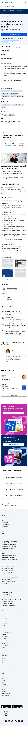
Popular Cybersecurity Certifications (9, 609)
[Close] (24, 10)
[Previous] (2, 355)
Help (3, 682)
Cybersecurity (5, 520)
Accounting (4, 517)
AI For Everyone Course (7, 572)
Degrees (4, 634)
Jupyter (3, 107)
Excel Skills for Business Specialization (10, 577)
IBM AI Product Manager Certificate (9, 555)
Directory (4, 689)
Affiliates (4, 691)
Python (3, 531)
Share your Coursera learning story (9, 610)
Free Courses (5, 645)
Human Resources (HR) (6, 526)
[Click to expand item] (7, 263)
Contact (3, 686)
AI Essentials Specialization (7, 568)
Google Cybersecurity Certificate (9, 544)
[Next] (25, 355)
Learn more (20, 38)
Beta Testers (5, 660)
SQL (3, 533)
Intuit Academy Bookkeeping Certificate (10, 559)
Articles (3, 688)
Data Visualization (5, 91)
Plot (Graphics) (5, 93)
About (3, 620)
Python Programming (6, 104)
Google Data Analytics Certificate (9, 546)
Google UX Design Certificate (8, 552)
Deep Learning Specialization (8, 576)
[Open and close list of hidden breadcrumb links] (5, 6)
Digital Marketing (5, 524)
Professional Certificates (7, 631)
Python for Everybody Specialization (9, 585)
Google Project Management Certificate (10, 550)
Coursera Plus (5, 629)
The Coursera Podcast (6, 664)
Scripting (13, 96)
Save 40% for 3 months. (15, 12)
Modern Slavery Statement (7, 693)
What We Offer (5, 622)
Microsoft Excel (5, 528)
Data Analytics (5, 522)
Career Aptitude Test (6, 594)
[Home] (2, 6)
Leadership (4, 623)
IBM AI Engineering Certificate (8, 553)
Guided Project (5, 46)
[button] (3, 98)
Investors (4, 677)
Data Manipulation (5, 96)
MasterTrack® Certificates (7, 633)
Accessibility (4, 684)
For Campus (4, 640)
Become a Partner (5, 642)
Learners (4, 656)
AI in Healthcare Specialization (8, 574)
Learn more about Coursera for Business (13, 140)
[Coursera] (8, 2)
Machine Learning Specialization (8, 581)
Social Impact (5, 643)
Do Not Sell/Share (5, 695)
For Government (5, 638)
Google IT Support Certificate (8, 548)
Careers (3, 625)
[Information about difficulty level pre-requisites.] (13, 51)
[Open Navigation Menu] (2, 2)
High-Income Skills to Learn (7, 603)
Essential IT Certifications (7, 601)
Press (3, 675)
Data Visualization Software (16, 91)
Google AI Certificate (6, 543)
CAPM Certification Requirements (9, 596)
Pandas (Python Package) (18, 104)
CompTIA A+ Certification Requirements (10, 598)
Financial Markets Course (7, 579)
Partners (4, 658)
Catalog (3, 627)
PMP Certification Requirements (8, 607)
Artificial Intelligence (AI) (7, 519)
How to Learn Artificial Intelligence (9, 605)
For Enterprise (5, 636)
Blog (3, 662)
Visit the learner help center (11, 505)
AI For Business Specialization (8, 570)
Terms (3, 679)
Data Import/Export (14, 93)
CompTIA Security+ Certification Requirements (11, 599)
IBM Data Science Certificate (8, 557)
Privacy (3, 680)
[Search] (25, 2)
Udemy (3, 647)
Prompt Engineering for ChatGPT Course (10, 583)
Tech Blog (4, 666)
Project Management (6, 530)
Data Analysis (11, 6)
